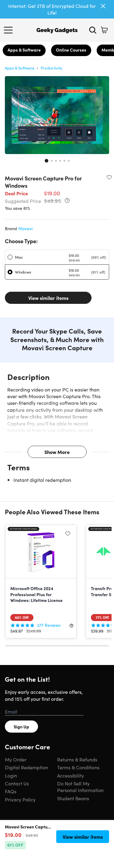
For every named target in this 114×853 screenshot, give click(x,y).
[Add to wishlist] (109, 177)
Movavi (25, 228)
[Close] (103, 6)
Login (11, 775)
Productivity (51, 68)
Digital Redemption (26, 767)
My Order (15, 759)
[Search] (93, 30)
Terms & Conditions (78, 767)
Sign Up (21, 727)
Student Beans (73, 798)
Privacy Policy (20, 799)
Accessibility (70, 775)
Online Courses (71, 50)
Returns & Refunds (77, 759)
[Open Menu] (10, 30)
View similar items (48, 297)
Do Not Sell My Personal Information (80, 786)
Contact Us (17, 783)
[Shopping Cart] (104, 30)
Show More (57, 451)
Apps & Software (24, 50)
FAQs (10, 791)
